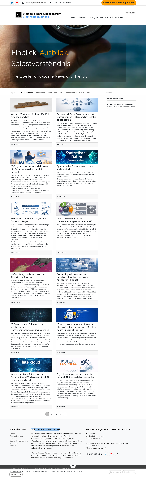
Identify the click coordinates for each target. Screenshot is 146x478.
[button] (73, 465)
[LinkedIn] (12, 2)
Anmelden (130, 13)
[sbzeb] (117, 454)
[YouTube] (17, 2)
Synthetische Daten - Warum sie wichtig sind (75, 167)
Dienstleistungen (16, 436)
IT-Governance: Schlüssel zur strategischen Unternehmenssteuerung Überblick (30, 327)
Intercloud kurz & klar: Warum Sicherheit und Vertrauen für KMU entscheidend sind (30, 377)
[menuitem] (79, 17)
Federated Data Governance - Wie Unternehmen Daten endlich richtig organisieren (76, 117)
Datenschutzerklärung (19, 441)
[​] (92, 93)
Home (12, 434)
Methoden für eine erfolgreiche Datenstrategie (28, 220)
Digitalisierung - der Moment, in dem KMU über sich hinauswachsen (76, 375)
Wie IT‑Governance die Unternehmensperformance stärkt (76, 220)
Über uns (13, 439)
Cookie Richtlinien (16, 474)
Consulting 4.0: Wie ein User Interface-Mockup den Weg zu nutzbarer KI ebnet (74, 277)
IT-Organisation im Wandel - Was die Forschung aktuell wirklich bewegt (29, 169)
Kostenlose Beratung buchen (119, 2)
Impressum (14, 443)
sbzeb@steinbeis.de (36, 2)
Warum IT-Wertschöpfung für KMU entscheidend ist (30, 115)
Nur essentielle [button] (115, 472)
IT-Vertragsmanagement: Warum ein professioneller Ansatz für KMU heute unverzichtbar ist (76, 327)
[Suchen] (133, 93)
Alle (18, 93)
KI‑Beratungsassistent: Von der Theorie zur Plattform (28, 275)
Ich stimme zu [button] (129, 472)
